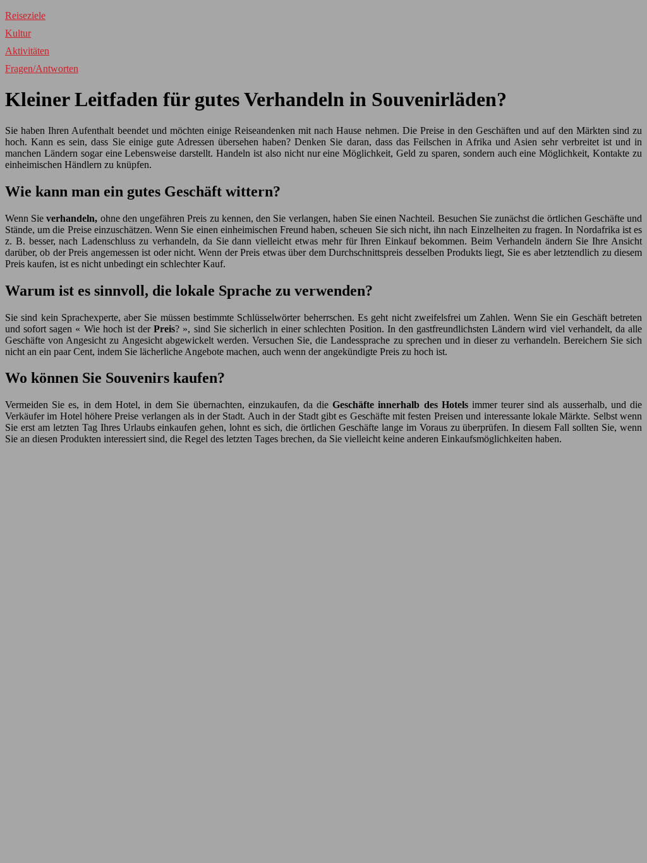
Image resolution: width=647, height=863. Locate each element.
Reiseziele (25, 15)
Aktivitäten (27, 50)
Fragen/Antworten (41, 68)
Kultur (18, 33)
